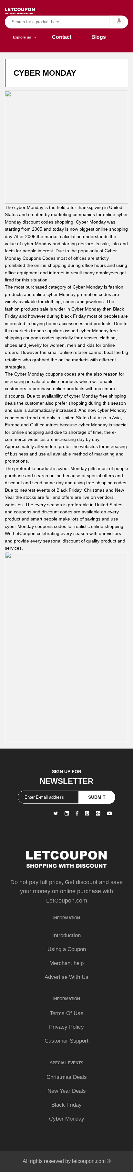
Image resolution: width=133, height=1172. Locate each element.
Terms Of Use (66, 1013)
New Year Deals (66, 1091)
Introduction (66, 935)
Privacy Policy (66, 1027)
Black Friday (66, 1105)
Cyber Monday (66, 1119)
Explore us (23, 37)
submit (97, 797)
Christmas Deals (66, 1077)
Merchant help (66, 963)
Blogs (98, 37)
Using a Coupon (66, 949)
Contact (61, 37)
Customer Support (66, 1041)
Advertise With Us (66, 977)
